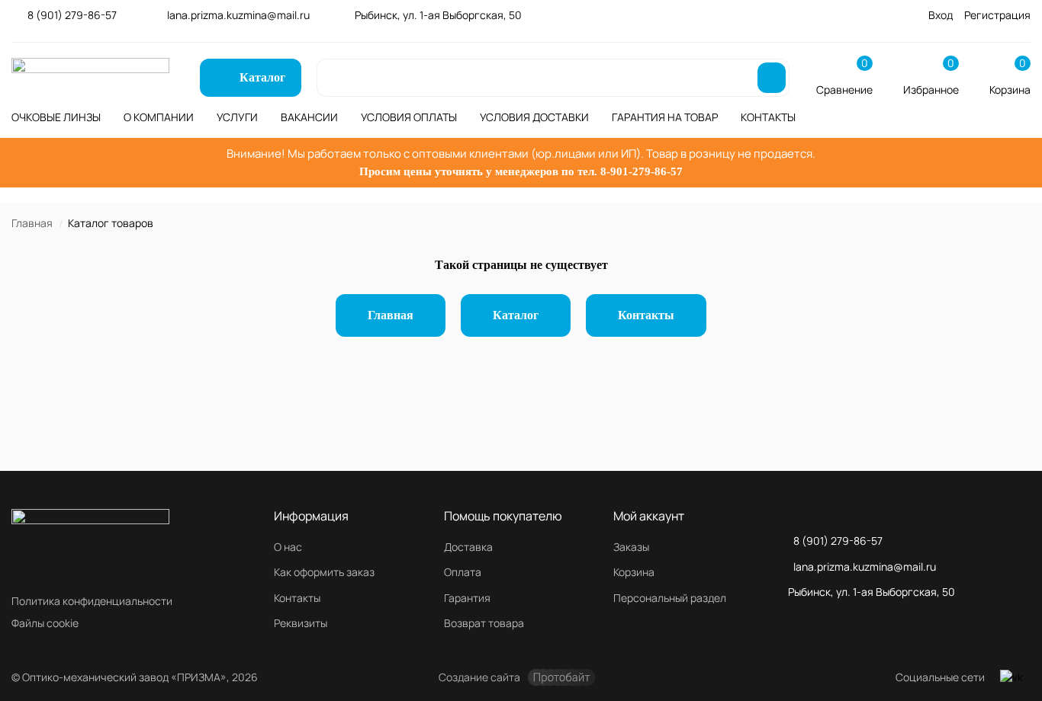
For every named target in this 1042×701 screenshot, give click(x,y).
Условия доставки (534, 117)
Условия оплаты (409, 117)
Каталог (516, 315)
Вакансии (309, 117)
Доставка (468, 546)
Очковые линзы (56, 117)
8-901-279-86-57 (641, 171)
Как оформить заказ (324, 572)
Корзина (633, 572)
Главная (32, 223)
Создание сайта (479, 677)
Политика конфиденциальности (91, 601)
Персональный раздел (669, 598)
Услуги (237, 117)
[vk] (1011, 677)
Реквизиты (300, 623)
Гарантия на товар (665, 117)
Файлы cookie (45, 623)
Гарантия (467, 598)
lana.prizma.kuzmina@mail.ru (238, 15)
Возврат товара (484, 623)
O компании (159, 117)
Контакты (768, 117)
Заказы (631, 546)
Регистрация (997, 15)
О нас (288, 546)
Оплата (462, 572)
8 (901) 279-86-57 (72, 15)
